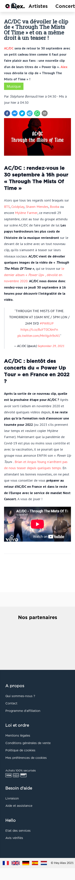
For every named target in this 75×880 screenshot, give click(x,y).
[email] (45, 113)
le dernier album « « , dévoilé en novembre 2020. (34, 274)
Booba (54, 206)
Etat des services (18, 831)
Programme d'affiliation (22, 711)
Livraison (12, 798)
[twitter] (22, 113)
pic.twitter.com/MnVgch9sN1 (39, 335)
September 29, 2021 (51, 346)
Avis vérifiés (14, 838)
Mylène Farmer (26, 212)
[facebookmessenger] (15, 113)
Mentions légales (17, 735)
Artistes (38, 6)
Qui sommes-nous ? (20, 696)
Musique (14, 86)
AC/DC (8, 48)
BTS (7, 206)
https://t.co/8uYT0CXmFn (39, 329)
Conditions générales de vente (28, 743)
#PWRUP (46, 323)
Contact (11, 703)
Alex (64, 66)
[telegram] (30, 113)
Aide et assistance (18, 806)
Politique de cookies (20, 750)
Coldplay (17, 206)
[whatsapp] (37, 113)
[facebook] (7, 113)
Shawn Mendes (37, 206)
